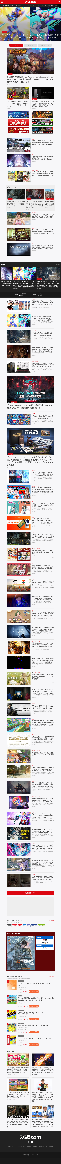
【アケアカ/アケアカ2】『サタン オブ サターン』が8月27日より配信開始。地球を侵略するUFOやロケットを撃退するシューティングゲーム (42, 660)
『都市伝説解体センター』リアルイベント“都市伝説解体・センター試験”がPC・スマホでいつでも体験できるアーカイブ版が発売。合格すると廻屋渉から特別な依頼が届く (43, 831)
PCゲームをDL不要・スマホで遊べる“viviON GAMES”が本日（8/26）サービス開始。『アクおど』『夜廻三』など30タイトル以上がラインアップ (42, 520)
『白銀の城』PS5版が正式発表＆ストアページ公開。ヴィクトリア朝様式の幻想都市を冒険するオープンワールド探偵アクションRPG (42, 862)
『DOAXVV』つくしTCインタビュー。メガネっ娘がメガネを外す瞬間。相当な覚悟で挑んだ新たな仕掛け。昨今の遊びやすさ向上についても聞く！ (43, 216)
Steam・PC (34, 925)
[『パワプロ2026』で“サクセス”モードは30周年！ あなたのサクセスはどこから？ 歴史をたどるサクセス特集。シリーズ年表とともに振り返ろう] (18, 1085)
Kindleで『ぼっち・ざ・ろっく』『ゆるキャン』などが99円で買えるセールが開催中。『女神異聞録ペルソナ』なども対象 (42, 173)
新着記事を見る (30, 893)
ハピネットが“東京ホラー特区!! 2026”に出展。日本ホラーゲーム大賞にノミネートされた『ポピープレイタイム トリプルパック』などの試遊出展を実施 (42, 691)
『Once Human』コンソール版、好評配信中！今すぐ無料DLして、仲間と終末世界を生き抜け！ (30, 406)
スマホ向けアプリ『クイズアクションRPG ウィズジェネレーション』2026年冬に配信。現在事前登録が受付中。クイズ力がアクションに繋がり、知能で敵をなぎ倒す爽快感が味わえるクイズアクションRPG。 (42, 477)
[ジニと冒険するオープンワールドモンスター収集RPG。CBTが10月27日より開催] (18, 756)
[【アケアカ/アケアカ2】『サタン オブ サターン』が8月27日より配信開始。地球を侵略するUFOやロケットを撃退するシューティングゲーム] (18, 662)
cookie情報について (43, 1146)
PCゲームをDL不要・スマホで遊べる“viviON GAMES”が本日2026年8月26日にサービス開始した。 (42, 524)
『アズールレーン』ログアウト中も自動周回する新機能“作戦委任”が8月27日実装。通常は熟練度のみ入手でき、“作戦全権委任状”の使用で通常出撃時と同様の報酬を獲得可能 (43, 247)
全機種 (9, 925)
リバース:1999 (37, 672)
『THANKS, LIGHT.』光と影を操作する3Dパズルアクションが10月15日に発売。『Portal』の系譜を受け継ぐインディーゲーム (43, 629)
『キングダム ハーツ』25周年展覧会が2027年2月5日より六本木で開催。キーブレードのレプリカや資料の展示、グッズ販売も (43, 737)
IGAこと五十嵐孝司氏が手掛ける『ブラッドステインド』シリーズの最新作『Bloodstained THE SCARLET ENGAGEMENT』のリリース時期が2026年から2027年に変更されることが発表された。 (43, 353)
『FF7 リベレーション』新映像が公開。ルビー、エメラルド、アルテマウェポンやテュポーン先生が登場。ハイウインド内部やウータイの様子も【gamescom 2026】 (35, 204)
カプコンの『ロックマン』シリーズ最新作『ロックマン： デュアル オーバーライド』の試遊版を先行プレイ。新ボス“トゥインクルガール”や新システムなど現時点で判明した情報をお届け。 (43, 322)
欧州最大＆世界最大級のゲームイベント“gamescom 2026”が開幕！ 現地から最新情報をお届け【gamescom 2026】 (42, 142)
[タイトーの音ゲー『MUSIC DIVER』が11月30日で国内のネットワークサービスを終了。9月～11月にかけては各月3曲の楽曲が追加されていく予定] (18, 849)
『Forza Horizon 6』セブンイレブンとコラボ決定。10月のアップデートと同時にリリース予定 (43, 582)
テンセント (34, 755)
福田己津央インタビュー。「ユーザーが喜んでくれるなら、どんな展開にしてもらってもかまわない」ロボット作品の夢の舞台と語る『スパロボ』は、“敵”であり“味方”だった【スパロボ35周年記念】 (42, 1123)
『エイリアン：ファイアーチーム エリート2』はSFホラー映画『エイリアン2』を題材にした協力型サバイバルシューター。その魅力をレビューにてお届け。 (43, 540)
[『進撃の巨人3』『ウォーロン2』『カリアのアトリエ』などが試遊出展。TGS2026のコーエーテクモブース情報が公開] (18, 305)
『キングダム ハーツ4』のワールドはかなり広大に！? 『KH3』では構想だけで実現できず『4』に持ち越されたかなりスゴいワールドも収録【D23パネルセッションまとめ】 (43, 1071)
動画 (49, 5)
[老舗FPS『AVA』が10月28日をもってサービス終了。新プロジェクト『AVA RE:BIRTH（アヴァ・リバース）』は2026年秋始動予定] (18, 709)
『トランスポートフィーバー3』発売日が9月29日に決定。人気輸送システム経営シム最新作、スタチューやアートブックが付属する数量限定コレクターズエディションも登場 (30, 461)
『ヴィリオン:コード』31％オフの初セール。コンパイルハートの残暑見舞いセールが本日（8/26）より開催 (43, 815)
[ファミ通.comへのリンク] (30, 2)
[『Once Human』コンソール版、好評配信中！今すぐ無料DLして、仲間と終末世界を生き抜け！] (30, 389)
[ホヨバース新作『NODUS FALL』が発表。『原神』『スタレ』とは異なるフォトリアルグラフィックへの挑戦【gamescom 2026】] (16, 194)
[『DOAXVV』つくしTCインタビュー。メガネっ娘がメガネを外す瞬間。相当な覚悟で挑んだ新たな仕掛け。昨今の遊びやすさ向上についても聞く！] (18, 218)
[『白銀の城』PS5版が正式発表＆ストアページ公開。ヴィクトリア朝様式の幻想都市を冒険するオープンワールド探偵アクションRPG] (18, 864)
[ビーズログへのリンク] (35, 1154)
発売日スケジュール (29, 5)
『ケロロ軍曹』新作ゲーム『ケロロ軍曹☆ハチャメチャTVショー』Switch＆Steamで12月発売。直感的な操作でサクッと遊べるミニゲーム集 (43, 722)
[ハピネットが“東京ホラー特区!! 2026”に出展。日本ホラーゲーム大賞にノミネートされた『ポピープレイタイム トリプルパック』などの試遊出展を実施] (18, 693)
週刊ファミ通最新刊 (14, 934)
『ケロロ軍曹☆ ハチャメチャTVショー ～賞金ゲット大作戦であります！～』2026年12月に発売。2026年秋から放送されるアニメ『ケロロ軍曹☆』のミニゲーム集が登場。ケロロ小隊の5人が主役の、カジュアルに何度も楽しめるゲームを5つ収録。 (43, 726)
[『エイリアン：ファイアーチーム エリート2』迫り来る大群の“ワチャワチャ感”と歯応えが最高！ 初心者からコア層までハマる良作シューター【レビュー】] (18, 538)
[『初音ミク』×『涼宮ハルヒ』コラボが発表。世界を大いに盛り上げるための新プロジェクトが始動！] (18, 507)
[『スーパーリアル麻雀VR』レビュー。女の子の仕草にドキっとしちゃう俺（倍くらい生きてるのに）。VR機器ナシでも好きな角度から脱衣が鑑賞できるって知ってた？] (18, 616)
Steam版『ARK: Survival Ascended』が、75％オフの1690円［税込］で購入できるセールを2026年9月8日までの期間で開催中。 (43, 773)
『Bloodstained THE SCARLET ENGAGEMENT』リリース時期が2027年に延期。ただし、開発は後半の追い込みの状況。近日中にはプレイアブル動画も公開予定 (42, 349)
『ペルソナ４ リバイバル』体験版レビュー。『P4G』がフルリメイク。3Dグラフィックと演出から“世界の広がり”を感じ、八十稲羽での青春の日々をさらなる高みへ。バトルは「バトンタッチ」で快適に (42, 598)
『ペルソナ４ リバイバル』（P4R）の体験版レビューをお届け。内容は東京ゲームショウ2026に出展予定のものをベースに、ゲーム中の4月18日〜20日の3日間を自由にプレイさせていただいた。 (43, 602)
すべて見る (57, 264)
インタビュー (34, 212)
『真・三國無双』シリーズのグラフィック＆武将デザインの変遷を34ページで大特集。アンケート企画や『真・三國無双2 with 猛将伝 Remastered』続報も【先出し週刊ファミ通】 (43, 644)
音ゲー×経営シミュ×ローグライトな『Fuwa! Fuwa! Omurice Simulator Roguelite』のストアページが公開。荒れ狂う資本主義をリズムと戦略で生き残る (43, 231)
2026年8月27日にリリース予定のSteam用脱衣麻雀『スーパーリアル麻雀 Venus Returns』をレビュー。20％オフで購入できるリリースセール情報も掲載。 (43, 617)
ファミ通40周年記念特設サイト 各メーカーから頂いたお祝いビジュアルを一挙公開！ (42, 551)
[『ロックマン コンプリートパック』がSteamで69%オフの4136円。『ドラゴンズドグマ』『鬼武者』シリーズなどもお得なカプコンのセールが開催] (18, 419)
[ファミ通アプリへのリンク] (26, 1154)
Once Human (14, 402)
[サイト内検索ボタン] (59, 2)
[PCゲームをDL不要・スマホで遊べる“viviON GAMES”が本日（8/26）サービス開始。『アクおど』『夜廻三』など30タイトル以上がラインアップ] (18, 523)
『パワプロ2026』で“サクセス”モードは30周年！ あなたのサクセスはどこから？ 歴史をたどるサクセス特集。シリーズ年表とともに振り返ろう (18, 1095)
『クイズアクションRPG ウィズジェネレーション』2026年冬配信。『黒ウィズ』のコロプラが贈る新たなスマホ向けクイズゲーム (43, 473)
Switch (12, 5)
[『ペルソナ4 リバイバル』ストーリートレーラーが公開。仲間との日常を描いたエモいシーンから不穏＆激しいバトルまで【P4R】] (18, 93)
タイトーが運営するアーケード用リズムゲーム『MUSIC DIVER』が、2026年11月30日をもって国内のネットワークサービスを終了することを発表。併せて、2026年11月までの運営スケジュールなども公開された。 (43, 850)
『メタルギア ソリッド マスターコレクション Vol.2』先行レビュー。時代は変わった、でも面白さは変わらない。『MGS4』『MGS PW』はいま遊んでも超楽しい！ (18, 1123)
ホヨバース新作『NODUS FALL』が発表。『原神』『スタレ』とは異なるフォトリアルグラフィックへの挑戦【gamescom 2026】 (16, 204)
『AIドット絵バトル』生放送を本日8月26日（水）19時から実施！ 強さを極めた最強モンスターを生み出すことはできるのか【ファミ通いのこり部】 (42, 489)
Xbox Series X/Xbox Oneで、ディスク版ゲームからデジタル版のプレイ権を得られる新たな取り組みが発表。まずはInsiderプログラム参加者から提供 (43, 104)
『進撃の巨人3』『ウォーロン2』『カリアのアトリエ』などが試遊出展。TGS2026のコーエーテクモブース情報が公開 (42, 302)
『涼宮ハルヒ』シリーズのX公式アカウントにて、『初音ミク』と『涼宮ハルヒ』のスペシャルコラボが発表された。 (43, 509)
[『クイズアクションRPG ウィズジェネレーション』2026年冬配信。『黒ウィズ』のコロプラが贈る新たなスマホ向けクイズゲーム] (18, 476)
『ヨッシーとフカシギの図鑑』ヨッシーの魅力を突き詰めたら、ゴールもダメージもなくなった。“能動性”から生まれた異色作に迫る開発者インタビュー (18, 1070)
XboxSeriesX (42, 925)
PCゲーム (20, 5)
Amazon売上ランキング (15, 976)
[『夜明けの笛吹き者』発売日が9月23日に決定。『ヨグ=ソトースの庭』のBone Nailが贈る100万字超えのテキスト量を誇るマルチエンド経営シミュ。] (18, 160)
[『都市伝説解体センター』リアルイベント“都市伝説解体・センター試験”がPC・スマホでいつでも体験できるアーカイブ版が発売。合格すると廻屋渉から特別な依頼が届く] (18, 833)
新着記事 (30, 45)
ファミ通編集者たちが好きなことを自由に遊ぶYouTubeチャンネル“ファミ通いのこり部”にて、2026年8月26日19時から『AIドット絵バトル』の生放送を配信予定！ (42, 493)
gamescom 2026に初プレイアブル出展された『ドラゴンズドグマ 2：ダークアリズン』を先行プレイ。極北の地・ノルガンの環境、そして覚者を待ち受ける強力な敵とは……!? (43, 337)
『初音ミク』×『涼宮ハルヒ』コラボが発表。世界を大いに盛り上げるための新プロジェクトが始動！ (43, 505)
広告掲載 (51, 1146)
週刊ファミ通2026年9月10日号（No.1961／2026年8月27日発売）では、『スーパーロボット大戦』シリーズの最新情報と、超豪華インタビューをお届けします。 (42, 804)
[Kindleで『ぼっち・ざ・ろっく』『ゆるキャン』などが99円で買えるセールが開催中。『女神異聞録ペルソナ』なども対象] (18, 176)
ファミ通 (33, 555)
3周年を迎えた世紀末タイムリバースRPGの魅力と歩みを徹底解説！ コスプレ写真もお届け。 (42, 676)
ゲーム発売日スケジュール (16, 921)
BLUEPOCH (34, 679)
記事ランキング (45, 45)
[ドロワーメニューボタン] (2, 2)
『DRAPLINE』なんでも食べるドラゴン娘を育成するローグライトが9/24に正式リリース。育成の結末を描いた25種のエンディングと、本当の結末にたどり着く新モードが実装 (42, 567)
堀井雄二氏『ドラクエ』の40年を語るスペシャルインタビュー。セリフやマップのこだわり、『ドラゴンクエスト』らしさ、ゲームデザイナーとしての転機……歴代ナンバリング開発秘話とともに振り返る (42, 1097)
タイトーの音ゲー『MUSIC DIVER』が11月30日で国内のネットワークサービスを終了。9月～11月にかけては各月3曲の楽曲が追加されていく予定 (42, 846)
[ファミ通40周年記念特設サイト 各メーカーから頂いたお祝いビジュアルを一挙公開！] (18, 554)
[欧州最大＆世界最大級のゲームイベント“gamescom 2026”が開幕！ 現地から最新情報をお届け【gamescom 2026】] (18, 145)
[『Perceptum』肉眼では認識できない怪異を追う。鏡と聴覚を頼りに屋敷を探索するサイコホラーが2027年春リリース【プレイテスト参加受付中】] (18, 880)
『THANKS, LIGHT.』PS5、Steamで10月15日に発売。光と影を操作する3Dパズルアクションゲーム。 (43, 633)
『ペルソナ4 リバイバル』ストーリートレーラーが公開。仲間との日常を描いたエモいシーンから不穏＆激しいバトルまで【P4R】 (18, 104)
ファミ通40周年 (37, 548)
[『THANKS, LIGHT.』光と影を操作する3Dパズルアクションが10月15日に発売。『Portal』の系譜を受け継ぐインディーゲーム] (18, 631)
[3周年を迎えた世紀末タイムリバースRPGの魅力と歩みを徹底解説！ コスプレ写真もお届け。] (18, 678)
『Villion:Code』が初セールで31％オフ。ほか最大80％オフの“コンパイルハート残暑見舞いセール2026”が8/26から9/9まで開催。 (43, 819)
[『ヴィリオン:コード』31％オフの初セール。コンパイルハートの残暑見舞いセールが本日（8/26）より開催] (18, 818)
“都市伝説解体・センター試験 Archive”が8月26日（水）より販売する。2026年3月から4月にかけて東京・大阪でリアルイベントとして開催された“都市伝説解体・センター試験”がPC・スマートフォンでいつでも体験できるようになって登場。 (43, 835)
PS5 (16, 5)
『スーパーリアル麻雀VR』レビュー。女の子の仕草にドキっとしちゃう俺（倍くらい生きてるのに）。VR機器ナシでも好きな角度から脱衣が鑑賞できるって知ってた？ (43, 613)
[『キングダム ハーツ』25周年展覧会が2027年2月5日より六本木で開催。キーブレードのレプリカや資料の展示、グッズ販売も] (18, 740)
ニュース (44, 5)
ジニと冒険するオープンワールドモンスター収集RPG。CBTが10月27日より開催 (43, 753)
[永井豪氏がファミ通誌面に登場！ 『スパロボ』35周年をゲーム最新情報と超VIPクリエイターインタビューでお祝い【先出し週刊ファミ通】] (18, 802)
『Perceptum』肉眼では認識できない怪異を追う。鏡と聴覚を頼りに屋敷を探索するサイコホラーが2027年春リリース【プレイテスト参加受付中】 (42, 877)
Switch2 (7, 5)
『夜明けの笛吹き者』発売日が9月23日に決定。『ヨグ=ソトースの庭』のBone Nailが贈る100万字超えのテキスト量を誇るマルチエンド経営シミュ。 (43, 158)
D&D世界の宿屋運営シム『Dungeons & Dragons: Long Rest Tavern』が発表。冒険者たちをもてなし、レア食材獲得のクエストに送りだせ (30, 79)
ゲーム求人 (38, 5)
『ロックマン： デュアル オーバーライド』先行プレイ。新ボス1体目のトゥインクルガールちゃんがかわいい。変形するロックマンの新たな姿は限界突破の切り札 (43, 318)
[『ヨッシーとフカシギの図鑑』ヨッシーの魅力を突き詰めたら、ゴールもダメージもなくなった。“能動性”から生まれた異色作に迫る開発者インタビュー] (18, 1060)
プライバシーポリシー (20, 1146)
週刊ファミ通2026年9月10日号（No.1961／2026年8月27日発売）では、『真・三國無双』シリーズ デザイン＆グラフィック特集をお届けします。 (42, 648)
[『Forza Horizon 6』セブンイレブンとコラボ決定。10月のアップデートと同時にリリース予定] (18, 585)
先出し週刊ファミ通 (50, 199)
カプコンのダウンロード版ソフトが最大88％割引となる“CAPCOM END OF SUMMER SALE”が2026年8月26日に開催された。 (43, 420)
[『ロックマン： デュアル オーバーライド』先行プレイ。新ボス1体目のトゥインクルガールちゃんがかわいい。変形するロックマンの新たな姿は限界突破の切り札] (18, 320)
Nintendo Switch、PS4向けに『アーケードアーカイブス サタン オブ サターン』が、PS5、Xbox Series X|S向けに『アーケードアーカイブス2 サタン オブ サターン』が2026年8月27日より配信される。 (42, 664)
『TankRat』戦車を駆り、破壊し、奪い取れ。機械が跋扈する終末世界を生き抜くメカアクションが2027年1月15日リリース (42, 784)
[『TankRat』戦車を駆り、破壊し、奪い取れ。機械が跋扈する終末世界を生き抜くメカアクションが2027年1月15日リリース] (18, 787)
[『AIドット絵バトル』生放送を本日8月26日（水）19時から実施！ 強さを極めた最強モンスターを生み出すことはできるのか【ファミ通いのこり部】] (18, 492)
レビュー (4, 32)
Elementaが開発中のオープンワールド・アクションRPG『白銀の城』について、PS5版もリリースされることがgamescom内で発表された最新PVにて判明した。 (43, 866)
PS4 (28, 925)
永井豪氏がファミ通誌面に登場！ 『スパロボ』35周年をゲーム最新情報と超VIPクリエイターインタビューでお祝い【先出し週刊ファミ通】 (42, 800)
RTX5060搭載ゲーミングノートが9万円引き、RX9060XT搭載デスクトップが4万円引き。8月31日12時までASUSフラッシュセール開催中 (43, 364)
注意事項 (35, 1146)
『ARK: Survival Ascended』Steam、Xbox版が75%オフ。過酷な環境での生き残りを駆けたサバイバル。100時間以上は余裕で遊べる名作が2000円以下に (43, 769)
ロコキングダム (37, 750)
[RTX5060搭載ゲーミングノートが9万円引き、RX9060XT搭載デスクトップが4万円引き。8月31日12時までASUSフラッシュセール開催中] (18, 367)
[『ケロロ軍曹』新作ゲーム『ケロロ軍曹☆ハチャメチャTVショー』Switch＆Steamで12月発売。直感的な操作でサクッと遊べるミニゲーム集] (18, 725)
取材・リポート (35, 139)
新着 (3, 5)
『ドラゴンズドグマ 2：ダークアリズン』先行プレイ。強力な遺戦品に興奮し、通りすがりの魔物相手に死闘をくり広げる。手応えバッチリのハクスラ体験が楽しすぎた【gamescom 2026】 (30, 36)
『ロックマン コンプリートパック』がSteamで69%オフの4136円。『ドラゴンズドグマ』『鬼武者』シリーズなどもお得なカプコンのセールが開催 (42, 416)
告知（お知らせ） (35, 486)
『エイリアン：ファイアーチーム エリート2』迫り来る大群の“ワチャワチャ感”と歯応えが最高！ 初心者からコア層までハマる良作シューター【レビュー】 (43, 536)
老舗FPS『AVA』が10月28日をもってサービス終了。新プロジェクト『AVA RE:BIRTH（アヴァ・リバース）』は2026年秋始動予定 (43, 706)
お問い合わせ (10, 1146)
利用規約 (29, 1146)
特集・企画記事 (55, 5)
